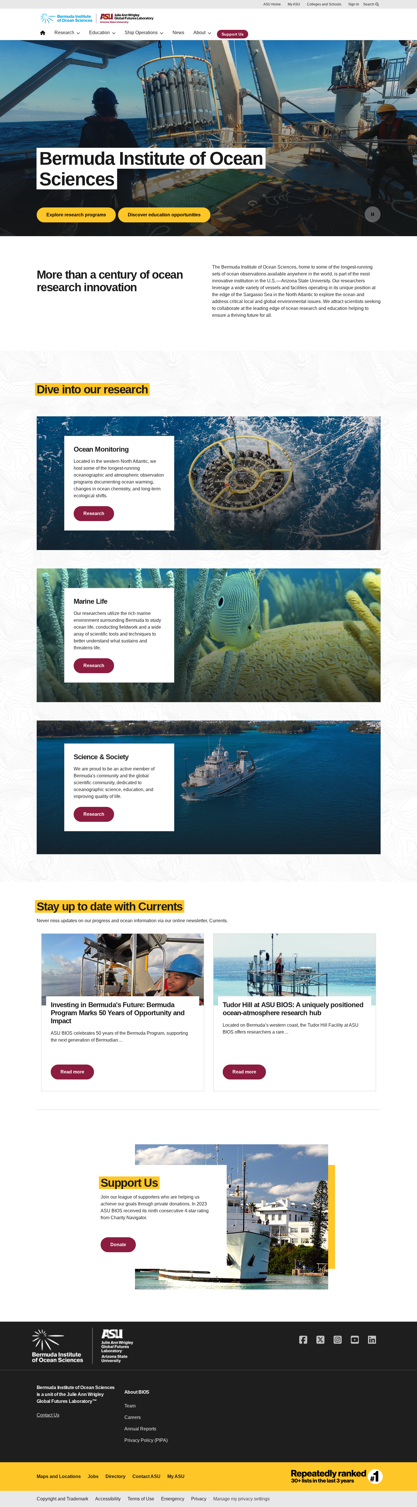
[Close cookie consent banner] (405, 1469)
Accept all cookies (239, 1482)
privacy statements (42, 1487)
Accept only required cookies (305, 1482)
